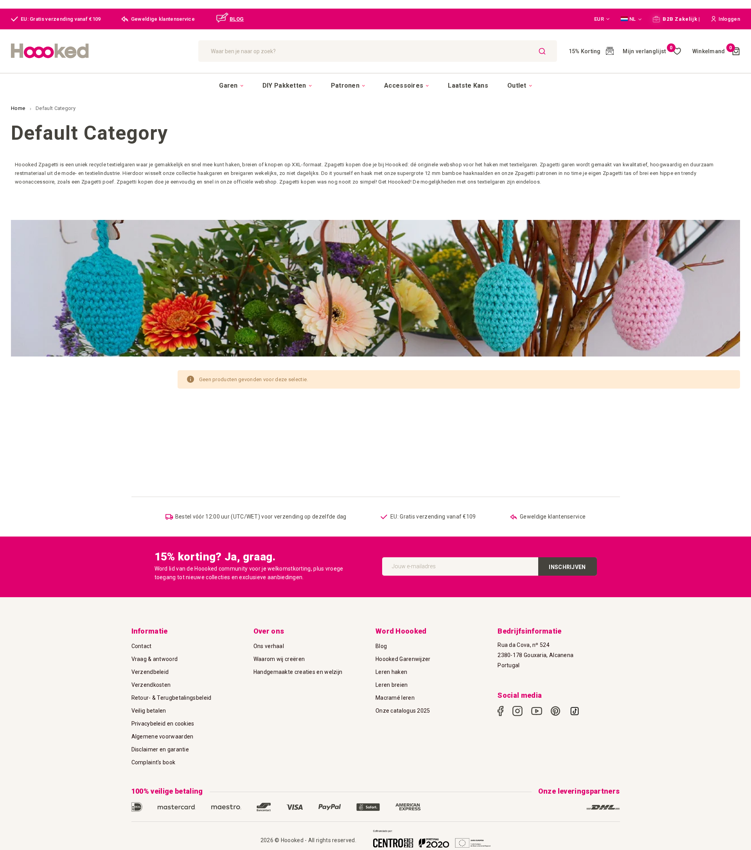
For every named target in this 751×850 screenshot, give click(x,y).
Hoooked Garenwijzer (403, 659)
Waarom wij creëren (279, 659)
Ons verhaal (268, 646)
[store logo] (100, 51)
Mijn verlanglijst (647, 51)
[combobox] (377, 51)
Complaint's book (153, 762)
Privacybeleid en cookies (162, 723)
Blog (381, 646)
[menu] (375, 85)
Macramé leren (395, 698)
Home (19, 108)
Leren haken (391, 672)
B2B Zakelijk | (681, 19)
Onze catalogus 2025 (403, 711)
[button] (602, 19)
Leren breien (392, 685)
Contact (141, 646)
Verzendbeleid (150, 672)
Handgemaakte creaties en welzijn (298, 672)
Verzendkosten (151, 685)
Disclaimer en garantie (160, 749)
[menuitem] (231, 85)
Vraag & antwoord (154, 659)
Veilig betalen (148, 711)
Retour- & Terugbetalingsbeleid (171, 698)
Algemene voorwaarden (162, 736)
